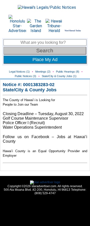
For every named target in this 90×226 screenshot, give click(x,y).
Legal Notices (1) (19, 71)
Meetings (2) (42, 71)
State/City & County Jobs (29, 89)
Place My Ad (45, 59)
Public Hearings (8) (67, 71)
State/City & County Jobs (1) (59, 76)
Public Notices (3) (25, 76)
